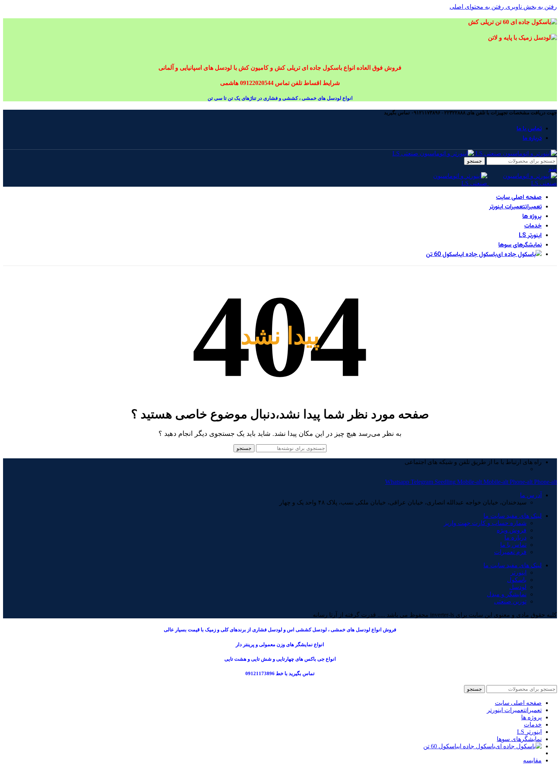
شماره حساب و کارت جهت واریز (485, 523)
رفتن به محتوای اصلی (477, 6)
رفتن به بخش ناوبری (530, 6)
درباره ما (515, 537)
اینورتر (518, 572)
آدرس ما (531, 495)
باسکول (516, 579)
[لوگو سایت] (515, 153)
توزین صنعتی (510, 601)
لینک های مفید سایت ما (512, 515)
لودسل (517, 587)
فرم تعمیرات (510, 552)
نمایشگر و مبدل (506, 594)
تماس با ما (513, 544)
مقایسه (532, 760)
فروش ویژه (511, 530)
